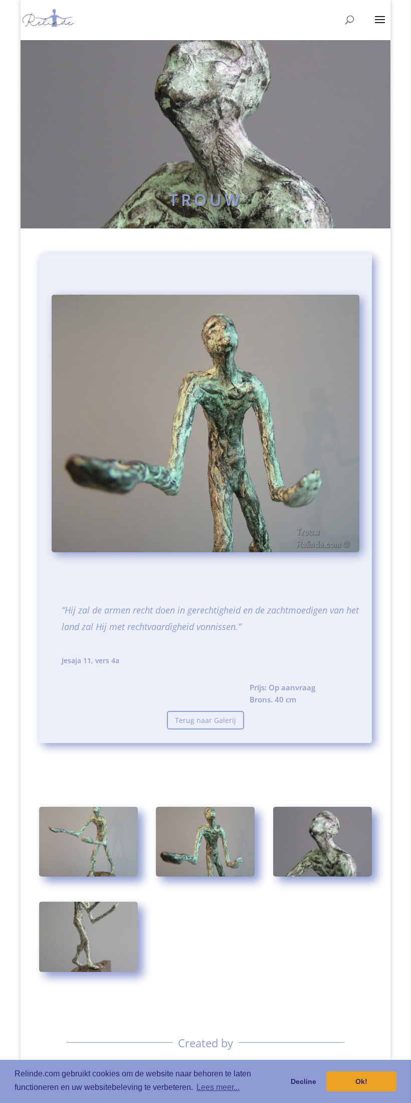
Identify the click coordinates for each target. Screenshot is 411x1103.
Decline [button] (303, 1081)
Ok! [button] (361, 1081)
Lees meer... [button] (218, 1087)
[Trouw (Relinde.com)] (88, 876)
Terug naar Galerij (205, 720)
